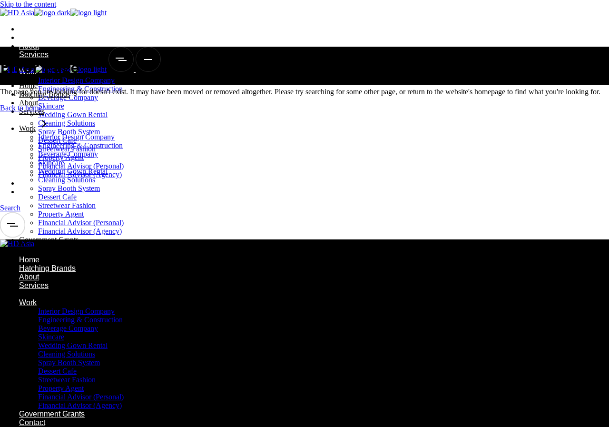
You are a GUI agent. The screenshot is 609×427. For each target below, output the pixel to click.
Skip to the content (28, 4)
